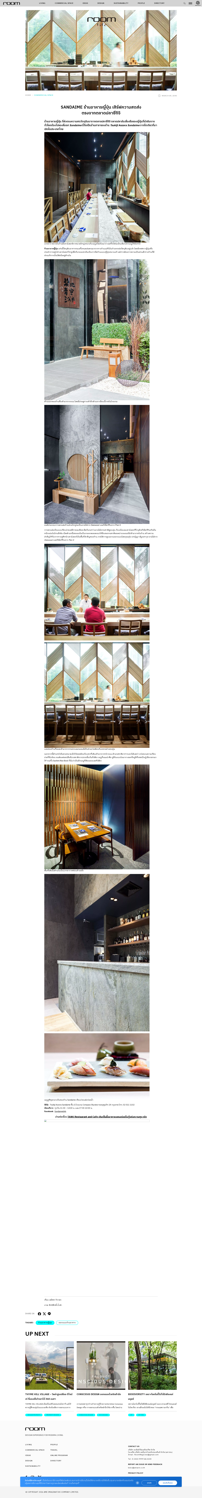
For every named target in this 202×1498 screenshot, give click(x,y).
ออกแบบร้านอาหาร (67, 1322)
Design (100, 3)
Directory (159, 3)
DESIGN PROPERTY (34, 1415)
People (141, 3)
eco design (103, 1415)
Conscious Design (86, 1415)
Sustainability (121, 3)
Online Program (59, 1455)
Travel (54, 1450)
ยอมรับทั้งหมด (168, 1483)
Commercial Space (64, 3)
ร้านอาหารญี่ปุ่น (45, 1322)
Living (42, 3)
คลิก (107, 1117)
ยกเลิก (149, 1483)
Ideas (85, 3)
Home (28, 95)
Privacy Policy (135, 1473)
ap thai (141, 1415)
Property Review (52, 1415)
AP (131, 1415)
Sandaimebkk (60, 1111)
